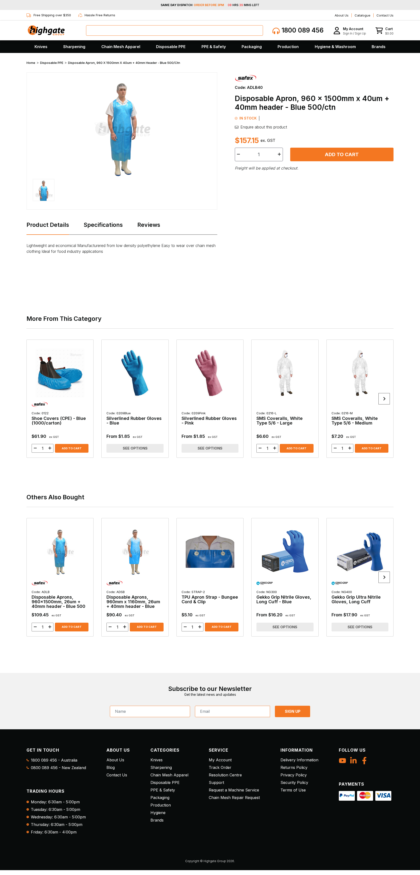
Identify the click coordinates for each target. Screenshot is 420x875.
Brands (378, 46)
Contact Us (385, 15)
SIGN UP (292, 711)
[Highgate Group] (45, 30)
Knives (41, 46)
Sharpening (74, 46)
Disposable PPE (170, 46)
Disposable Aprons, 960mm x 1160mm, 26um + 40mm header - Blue (133, 599)
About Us (342, 15)
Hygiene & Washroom (335, 46)
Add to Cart (342, 154)
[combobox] (174, 30)
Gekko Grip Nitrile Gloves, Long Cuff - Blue (283, 597)
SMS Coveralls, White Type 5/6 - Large (279, 418)
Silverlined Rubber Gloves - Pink (209, 418)
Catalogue (362, 15)
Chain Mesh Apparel (120, 46)
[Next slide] (384, 398)
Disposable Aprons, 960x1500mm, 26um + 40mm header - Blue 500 (58, 599)
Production (288, 46)
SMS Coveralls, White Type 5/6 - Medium (355, 418)
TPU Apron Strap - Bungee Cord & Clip (210, 597)
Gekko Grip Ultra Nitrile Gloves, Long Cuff (356, 597)
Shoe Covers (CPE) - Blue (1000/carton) (59, 418)
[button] (349, 30)
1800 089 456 (302, 30)
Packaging (252, 46)
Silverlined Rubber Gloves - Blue (134, 418)
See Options (135, 448)
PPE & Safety (213, 46)
